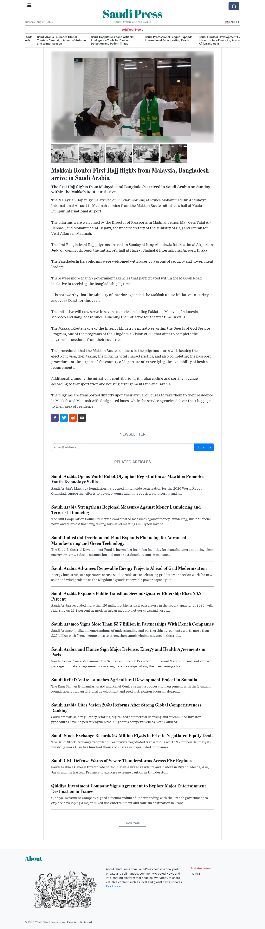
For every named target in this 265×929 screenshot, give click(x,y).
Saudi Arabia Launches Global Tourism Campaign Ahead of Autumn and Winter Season (50, 40)
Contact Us (74, 922)
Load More (132, 822)
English (234, 21)
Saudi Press (132, 13)
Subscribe (204, 447)
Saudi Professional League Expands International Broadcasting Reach (158, 38)
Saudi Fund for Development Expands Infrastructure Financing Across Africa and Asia (213, 40)
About (88, 922)
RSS (198, 873)
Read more (113, 886)
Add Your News (132, 29)
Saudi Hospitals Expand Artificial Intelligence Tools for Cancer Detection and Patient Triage (102, 40)
